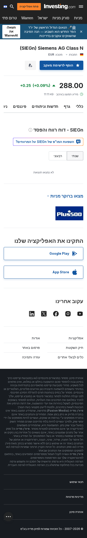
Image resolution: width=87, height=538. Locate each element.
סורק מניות (60, 18)
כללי (79, 106)
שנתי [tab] (75, 156)
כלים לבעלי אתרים (70, 357)
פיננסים (19, 106)
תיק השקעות (74, 348)
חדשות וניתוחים (45, 106)
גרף (67, 106)
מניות (78, 18)
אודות (36, 338)
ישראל (43, 18)
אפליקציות (76, 338)
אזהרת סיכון (76, 512)
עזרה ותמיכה (31, 357)
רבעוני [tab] (58, 156)
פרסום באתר (31, 348)
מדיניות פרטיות (74, 496)
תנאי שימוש (76, 482)
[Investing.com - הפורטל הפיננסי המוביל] (59, 6)
